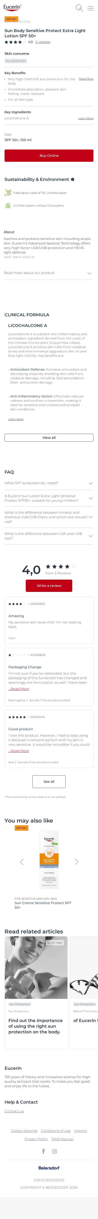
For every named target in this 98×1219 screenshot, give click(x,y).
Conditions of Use (56, 1131)
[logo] (12, 8)
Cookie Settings (24, 1131)
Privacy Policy (36, 1139)
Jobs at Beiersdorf (49, 1180)
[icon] (43, 1151)
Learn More (85, 118)
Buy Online (49, 155)
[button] (48, 273)
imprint (80, 1131)
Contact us (14, 1111)
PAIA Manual (62, 1139)
